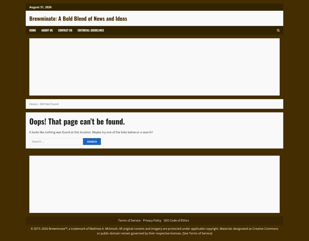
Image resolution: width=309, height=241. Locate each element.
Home (32, 30)
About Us (47, 30)
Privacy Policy (152, 220)
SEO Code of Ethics (176, 220)
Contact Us (65, 30)
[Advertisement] (140, 67)
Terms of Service (129, 220)
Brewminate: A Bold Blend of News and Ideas (78, 18)
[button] (278, 30)
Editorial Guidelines (91, 30)
